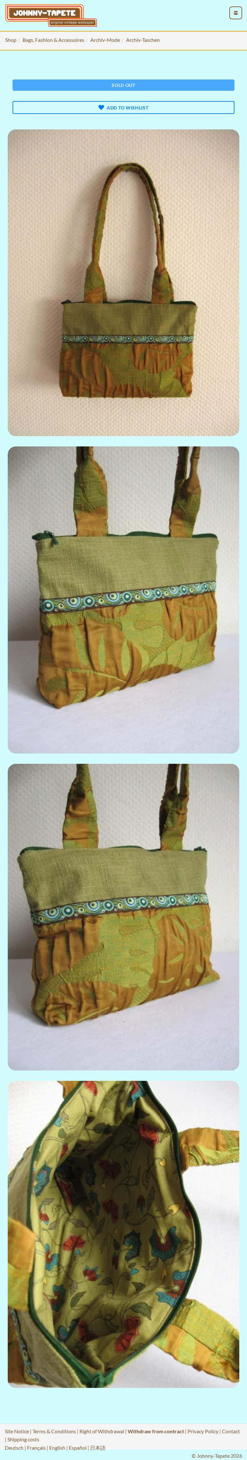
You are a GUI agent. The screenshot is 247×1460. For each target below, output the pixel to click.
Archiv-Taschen (143, 40)
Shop (10, 40)
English (57, 1448)
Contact (231, 1431)
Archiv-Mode (105, 40)
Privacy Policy (203, 1431)
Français (36, 1448)
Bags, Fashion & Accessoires (53, 40)
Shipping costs (23, 1439)
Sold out (123, 85)
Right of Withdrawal (101, 1431)
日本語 (97, 1448)
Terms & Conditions (54, 1431)
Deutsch (14, 1448)
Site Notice (17, 1431)
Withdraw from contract (156, 1431)
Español (78, 1448)
